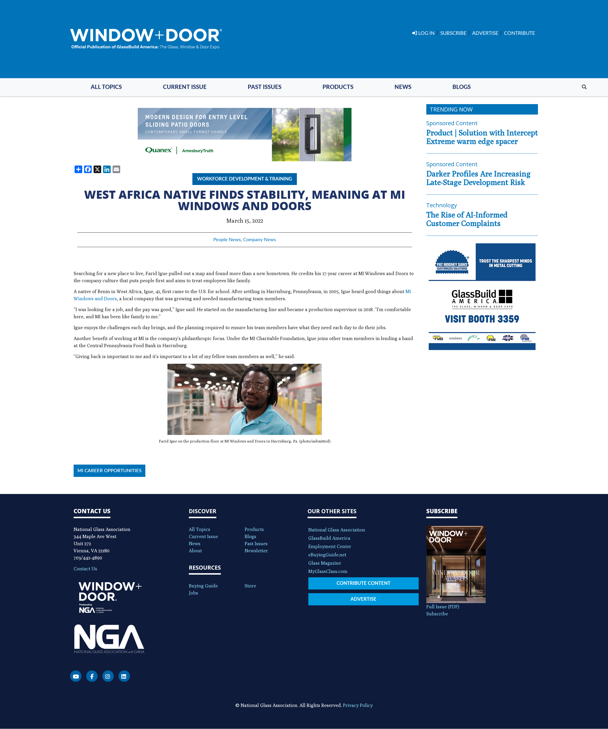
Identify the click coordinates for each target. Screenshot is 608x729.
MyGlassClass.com (327, 571)
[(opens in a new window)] (245, 134)
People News (227, 239)
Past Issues (264, 87)
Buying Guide (203, 585)
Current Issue (185, 87)
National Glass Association (336, 529)
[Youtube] (75, 676)
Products (338, 87)
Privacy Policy (358, 705)
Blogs (461, 87)
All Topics (106, 87)
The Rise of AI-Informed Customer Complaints (467, 219)
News (402, 87)
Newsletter (256, 550)
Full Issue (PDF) (442, 606)
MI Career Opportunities (109, 470)
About (195, 550)
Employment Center (329, 546)
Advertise (363, 599)
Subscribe (437, 613)
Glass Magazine (324, 563)
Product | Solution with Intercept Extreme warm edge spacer (482, 137)
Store (250, 585)
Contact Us (85, 568)
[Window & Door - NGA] (146, 39)
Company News (259, 239)
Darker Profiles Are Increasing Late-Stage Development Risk (478, 178)
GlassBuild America (329, 538)
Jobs (193, 592)
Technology (441, 205)
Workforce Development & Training (244, 179)
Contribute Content (363, 583)
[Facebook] (92, 676)
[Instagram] (108, 676)
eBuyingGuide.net (327, 554)
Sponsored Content (452, 123)
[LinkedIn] (124, 676)
